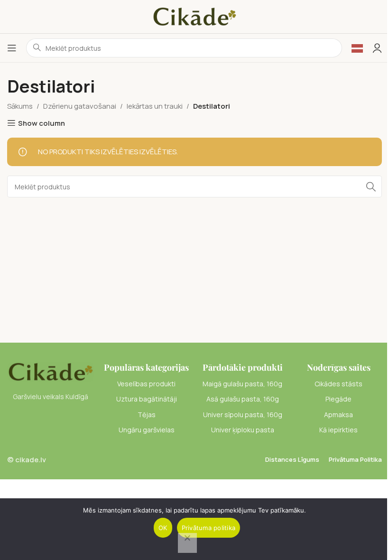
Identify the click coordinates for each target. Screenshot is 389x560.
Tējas (147, 414)
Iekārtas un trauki (155, 106)
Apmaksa (338, 414)
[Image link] (50, 371)
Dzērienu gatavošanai (79, 106)
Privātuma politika (209, 528)
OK (162, 528)
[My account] (377, 47)
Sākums (20, 106)
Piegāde (338, 398)
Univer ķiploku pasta (242, 429)
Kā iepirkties (338, 429)
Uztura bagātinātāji (146, 398)
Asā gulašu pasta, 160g (242, 398)
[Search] (371, 186)
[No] (187, 543)
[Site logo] (194, 16)
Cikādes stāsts (338, 383)
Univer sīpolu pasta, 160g (242, 414)
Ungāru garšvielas (147, 429)
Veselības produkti (146, 383)
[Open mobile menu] (11, 47)
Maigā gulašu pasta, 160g (242, 383)
